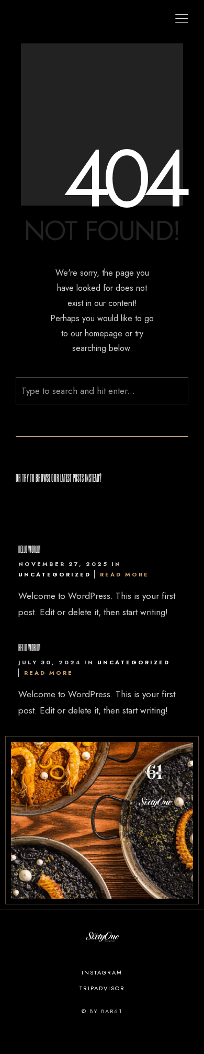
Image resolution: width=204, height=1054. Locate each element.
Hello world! (29, 548)
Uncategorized (54, 574)
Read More (124, 574)
